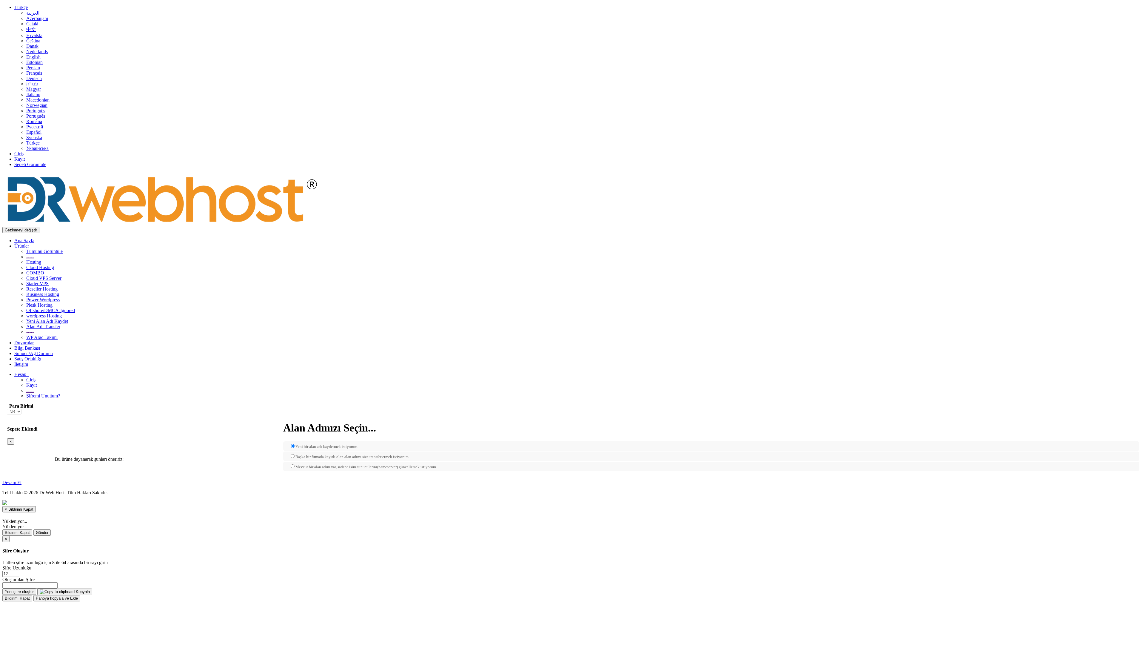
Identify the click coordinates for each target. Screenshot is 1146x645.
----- (30, 256)
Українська (37, 148)
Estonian (34, 62)
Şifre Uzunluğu (16, 567)
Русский (34, 126)
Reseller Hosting (42, 288)
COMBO (35, 272)
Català (32, 23)
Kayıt (19, 159)
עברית (32, 83)
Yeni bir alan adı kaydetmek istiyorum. (326, 446)
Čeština (33, 40)
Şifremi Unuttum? (43, 395)
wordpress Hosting (44, 315)
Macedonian (38, 99)
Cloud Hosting (40, 267)
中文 (31, 29)
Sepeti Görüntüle (30, 164)
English (33, 56)
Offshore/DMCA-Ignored (50, 310)
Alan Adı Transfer (43, 326)
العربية (32, 13)
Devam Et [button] (11, 482)
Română (34, 121)
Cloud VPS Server (43, 278)
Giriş (19, 153)
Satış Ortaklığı (27, 358)
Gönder (42, 532)
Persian (33, 67)
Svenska (34, 137)
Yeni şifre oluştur (19, 591)
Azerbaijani (37, 18)
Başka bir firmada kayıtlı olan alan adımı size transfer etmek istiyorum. (352, 456)
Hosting (33, 262)
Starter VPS (37, 283)
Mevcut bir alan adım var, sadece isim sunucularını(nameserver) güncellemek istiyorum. (366, 467)
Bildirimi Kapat (17, 532)
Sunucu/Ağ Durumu (33, 353)
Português (35, 110)
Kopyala (82, 591)
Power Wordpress (43, 299)
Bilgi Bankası (27, 348)
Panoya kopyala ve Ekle (57, 598)
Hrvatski (34, 35)
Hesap (21, 374)
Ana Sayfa (24, 240)
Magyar (33, 89)
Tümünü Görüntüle (44, 251)
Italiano (33, 94)
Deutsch (34, 78)
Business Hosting (42, 294)
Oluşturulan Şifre (18, 579)
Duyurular (24, 342)
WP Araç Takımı (42, 337)
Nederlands (37, 51)
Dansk (32, 46)
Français (34, 73)
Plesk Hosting (39, 305)
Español (33, 132)
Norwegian (36, 105)
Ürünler (22, 245)
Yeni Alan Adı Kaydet (47, 321)
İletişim (21, 364)
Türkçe (21, 7)
